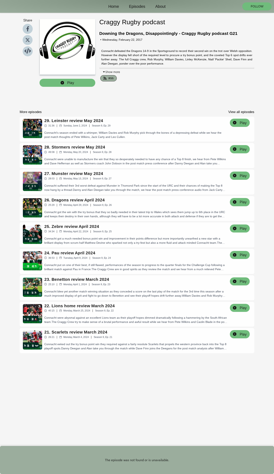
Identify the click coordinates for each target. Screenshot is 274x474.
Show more (112, 72)
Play (70, 83)
